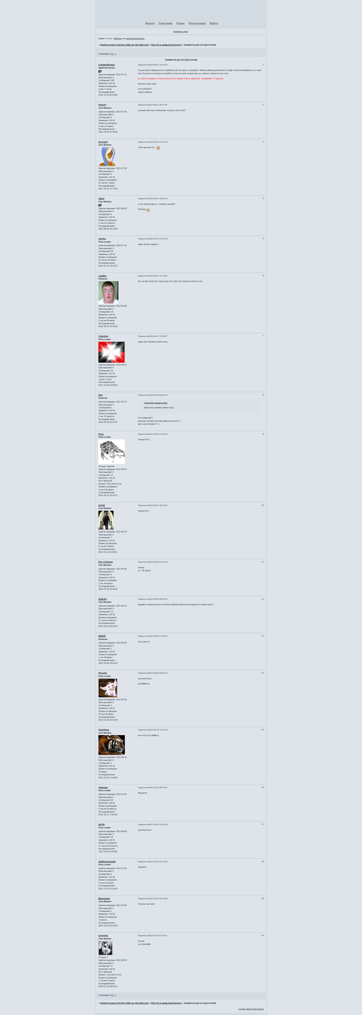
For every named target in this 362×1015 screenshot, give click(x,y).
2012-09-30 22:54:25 (158, 730)
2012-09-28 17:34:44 (158, 636)
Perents (102, 673)
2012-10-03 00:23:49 (158, 899)
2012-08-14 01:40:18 (158, 239)
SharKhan (103, 730)
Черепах (103, 787)
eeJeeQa (103, 935)
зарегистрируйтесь (135, 38)
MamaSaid (104, 898)
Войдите (118, 38)
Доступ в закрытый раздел (166, 45)
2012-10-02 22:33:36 (158, 862)
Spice (101, 198)
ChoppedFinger (106, 65)
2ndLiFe (102, 599)
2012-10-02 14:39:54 (158, 824)
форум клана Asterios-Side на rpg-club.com (124, 45)
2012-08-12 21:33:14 (158, 142)
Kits (100, 395)
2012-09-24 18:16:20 (158, 505)
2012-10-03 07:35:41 (158, 935)
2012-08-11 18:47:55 (158, 105)
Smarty (102, 105)
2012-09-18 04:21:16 (158, 395)
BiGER (102, 636)
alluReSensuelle (107, 861)
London (102, 276)
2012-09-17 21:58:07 (158, 336)
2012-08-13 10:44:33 (158, 198)
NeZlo (101, 824)
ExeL (101, 434)
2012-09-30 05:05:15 (158, 673)
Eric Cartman (105, 562)
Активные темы (180, 31)
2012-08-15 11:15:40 (158, 276)
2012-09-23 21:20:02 (158, 434)
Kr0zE (101, 505)
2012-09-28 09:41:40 (158, 599)
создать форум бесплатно (251, 1009)
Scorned (102, 142)
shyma (102, 238)
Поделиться (143, 65)
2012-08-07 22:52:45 (158, 65)
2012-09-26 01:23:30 (158, 562)
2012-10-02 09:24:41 (158, 787)
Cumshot (103, 336)
